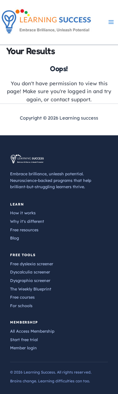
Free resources (24, 229)
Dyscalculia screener (30, 271)
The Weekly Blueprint (30, 288)
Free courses (22, 297)
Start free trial (24, 339)
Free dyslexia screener (31, 263)
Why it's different (27, 221)
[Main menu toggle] (111, 22)
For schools (21, 305)
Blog (14, 237)
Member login (23, 347)
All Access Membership (32, 331)
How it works (23, 212)
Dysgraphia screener (30, 280)
